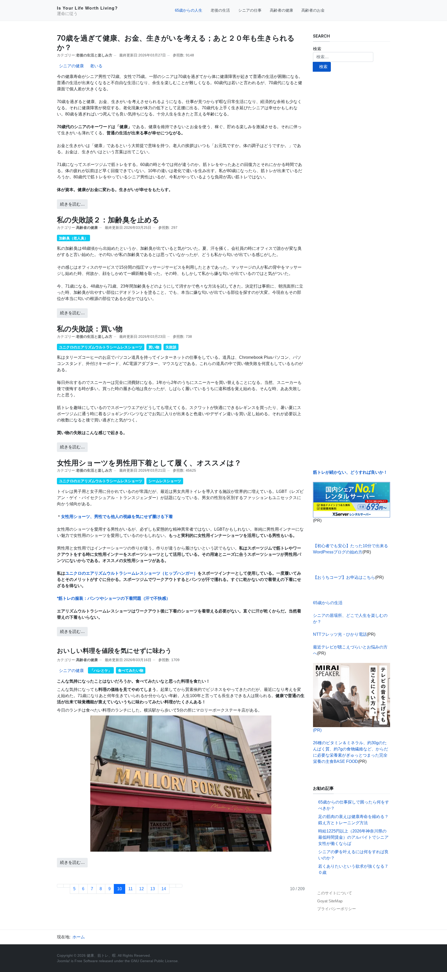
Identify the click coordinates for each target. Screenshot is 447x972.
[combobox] (343, 57)
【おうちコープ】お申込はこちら (344, 577)
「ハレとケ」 (101, 670)
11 (130, 889)
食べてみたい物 (130, 670)
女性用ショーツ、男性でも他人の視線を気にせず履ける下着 (117, 516)
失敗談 (171, 347)
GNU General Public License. (155, 961)
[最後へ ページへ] (179, 886)
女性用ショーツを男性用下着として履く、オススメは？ (149, 462)
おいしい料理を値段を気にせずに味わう (114, 650)
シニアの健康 (71, 66)
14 (163, 889)
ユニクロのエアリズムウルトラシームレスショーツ (100, 347)
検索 (317, 49)
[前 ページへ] (66, 886)
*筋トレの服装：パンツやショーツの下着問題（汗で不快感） (113, 598)
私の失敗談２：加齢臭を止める (108, 219)
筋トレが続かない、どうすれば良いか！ (350, 472)
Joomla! (63, 961)
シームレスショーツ (164, 481)
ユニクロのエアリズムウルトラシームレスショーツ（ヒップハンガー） (131, 573)
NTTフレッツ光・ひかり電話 (340, 634)
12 (141, 889)
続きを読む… (72, 204)
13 (152, 889)
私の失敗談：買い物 (90, 328)
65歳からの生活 (327, 603)
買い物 (153, 347)
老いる (96, 66)
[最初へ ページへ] (60, 886)
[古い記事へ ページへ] (172, 886)
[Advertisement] (351, 270)
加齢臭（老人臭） (73, 238)
